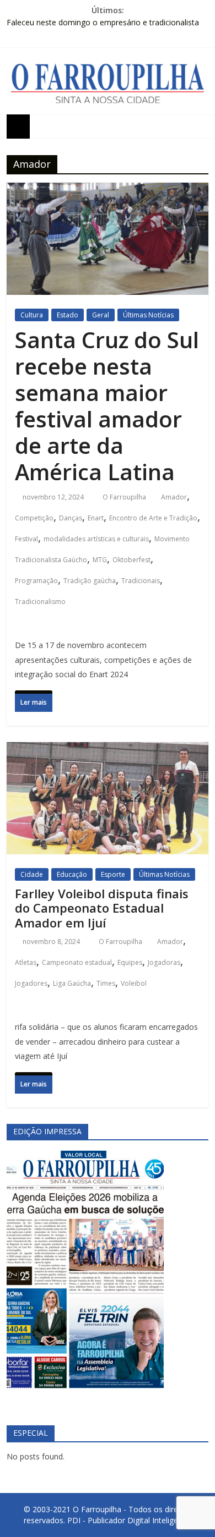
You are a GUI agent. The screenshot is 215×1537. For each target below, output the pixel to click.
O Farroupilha (125, 497)
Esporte (113, 874)
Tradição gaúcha (89, 580)
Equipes (129, 962)
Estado (67, 315)
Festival (26, 539)
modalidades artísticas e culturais (96, 539)
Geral (100, 315)
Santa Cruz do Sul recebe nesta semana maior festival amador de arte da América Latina (107, 406)
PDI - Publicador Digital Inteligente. (129, 1520)
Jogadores (31, 983)
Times (105, 983)
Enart (96, 518)
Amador (174, 497)
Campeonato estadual (77, 962)
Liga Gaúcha (72, 983)
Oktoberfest (131, 559)
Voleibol (134, 983)
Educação (72, 874)
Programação (36, 580)
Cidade (31, 874)
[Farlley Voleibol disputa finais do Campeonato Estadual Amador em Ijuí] (108, 752)
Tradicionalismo (40, 601)
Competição (34, 518)
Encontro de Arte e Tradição (153, 518)
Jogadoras (164, 962)
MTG (100, 559)
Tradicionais (140, 580)
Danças (70, 518)
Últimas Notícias (148, 315)
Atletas (25, 962)
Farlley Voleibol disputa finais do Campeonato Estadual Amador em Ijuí (102, 908)
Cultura (31, 315)
